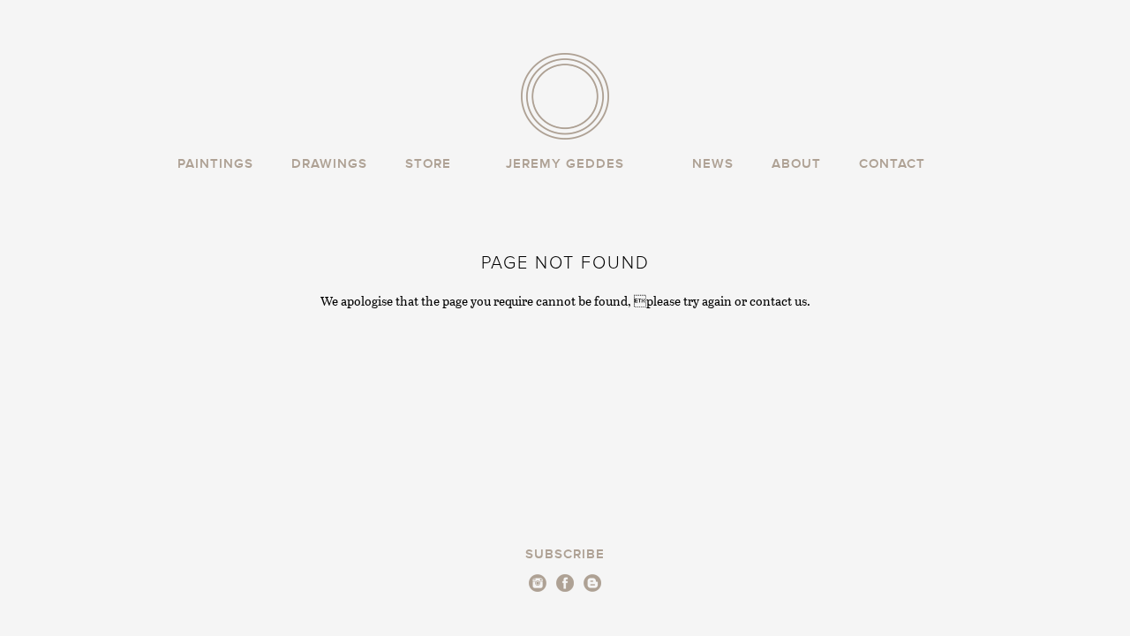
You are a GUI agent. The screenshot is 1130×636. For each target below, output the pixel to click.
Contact (892, 163)
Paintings (215, 163)
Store (428, 163)
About (796, 163)
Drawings (329, 163)
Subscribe (565, 554)
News (713, 163)
